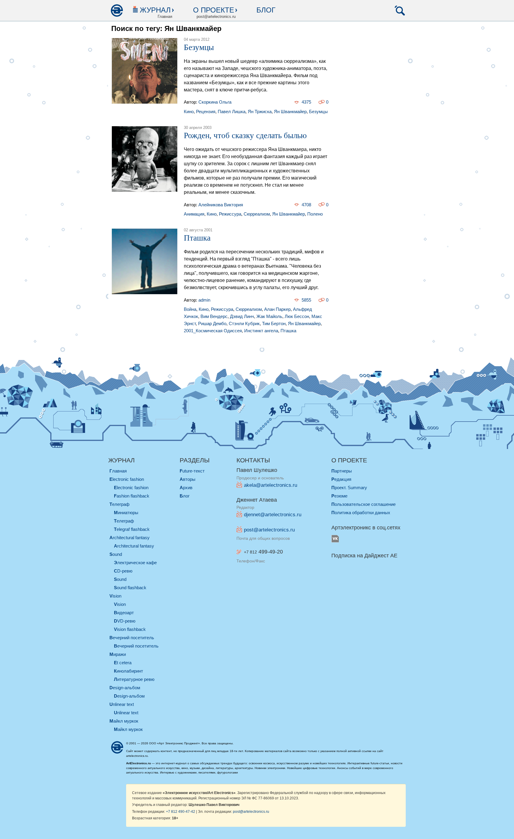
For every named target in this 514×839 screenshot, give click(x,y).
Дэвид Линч (242, 316)
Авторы (187, 479)
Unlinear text (126, 712)
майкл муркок (123, 720)
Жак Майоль (269, 316)
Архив (186, 487)
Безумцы (199, 47)
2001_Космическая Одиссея (213, 330)
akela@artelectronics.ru (270, 485)
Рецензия (205, 111)
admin (204, 299)
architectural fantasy (129, 537)
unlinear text (121, 704)
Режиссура (230, 213)
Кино (189, 111)
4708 (306, 204)
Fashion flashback (131, 495)
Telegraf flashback (132, 529)
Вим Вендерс (214, 316)
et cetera (122, 662)
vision (115, 595)
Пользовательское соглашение (363, 504)
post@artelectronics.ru (269, 530)
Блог (265, 10)
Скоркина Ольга (214, 102)
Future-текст (192, 470)
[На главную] (116, 10)
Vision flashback (130, 629)
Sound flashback (130, 587)
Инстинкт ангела (261, 330)
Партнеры (341, 470)
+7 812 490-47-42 (180, 811)
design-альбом (124, 687)
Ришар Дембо (212, 323)
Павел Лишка (231, 111)
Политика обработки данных (360, 512)
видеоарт (124, 612)
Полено (315, 213)
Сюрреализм (257, 213)
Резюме (339, 495)
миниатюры (126, 512)
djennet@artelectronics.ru (272, 514)
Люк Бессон (297, 316)
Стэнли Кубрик (244, 323)
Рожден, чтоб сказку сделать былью (245, 135)
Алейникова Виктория (220, 204)
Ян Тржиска (260, 111)
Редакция (341, 479)
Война (190, 309)
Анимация (194, 213)
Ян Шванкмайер (290, 111)
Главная (118, 470)
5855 (306, 299)
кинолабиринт (128, 670)
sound (115, 554)
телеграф (119, 504)
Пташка (197, 237)
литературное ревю (134, 679)
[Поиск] (400, 10)
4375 (306, 102)
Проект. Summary (349, 487)
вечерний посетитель (131, 637)
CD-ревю (123, 570)
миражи (117, 654)
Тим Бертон (274, 323)
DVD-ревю (124, 620)
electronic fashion (126, 479)
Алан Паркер (277, 309)
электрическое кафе (135, 562)
